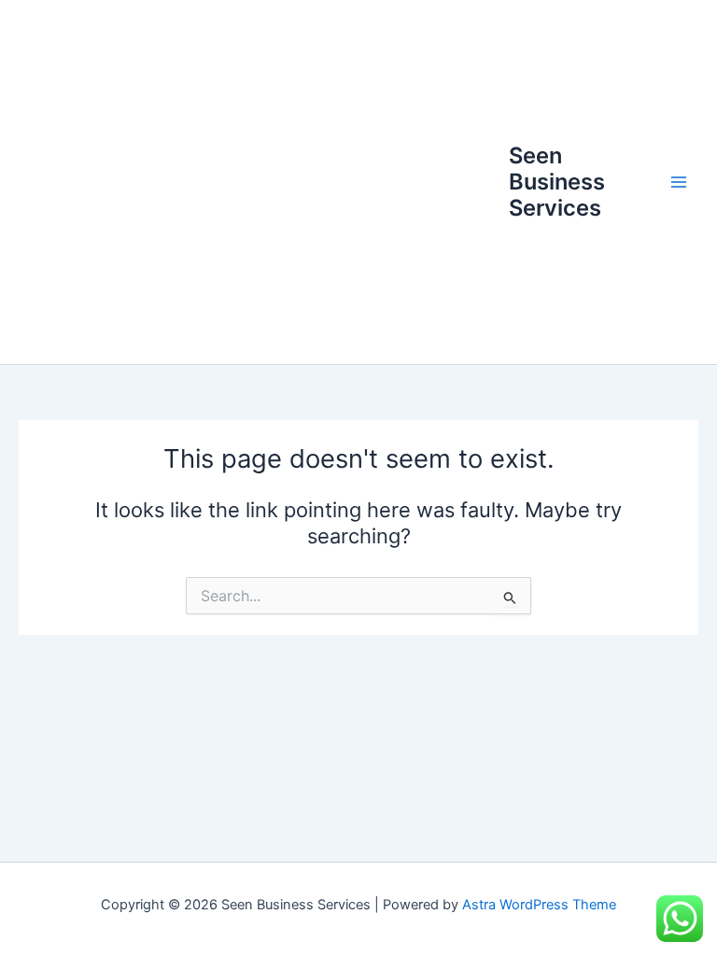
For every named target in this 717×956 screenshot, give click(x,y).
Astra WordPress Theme (539, 904)
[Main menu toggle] (678, 182)
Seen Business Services (557, 182)
